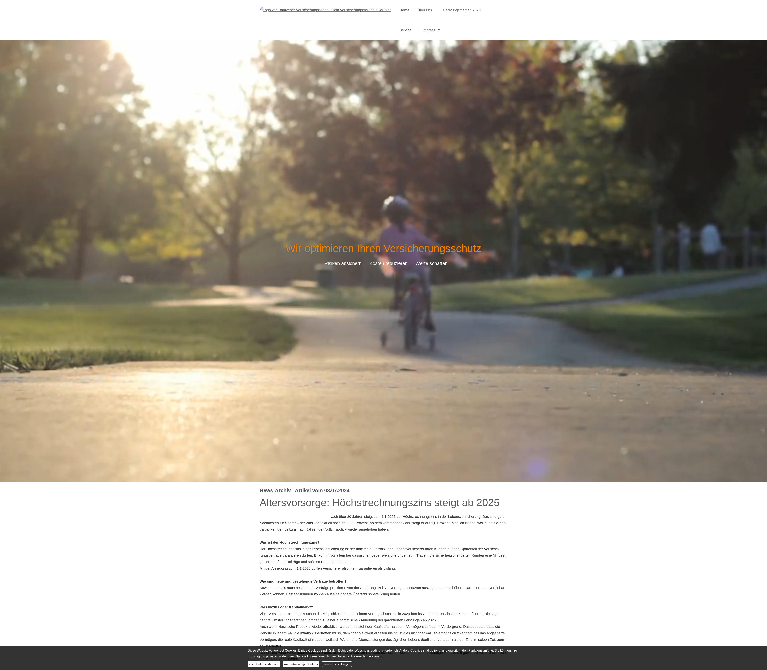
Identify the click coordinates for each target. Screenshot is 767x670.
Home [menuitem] (404, 10)
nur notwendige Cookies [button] (301, 664)
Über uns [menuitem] (424, 10)
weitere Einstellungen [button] (336, 664)
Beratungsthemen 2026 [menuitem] (462, 10)
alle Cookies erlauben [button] (264, 664)
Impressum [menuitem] (431, 30)
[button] (383, 477)
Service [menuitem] (405, 30)
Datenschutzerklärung (366, 656)
